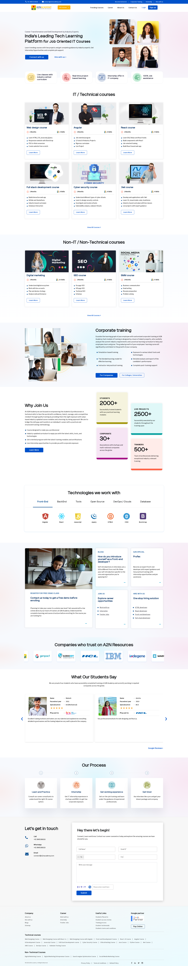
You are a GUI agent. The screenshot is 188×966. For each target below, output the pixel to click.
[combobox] (101, 35)
